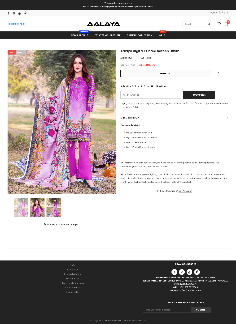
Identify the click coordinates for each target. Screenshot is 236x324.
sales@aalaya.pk (16, 23)
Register (213, 12)
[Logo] (104, 24)
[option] (62, 122)
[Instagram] (15, 13)
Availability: (126, 57)
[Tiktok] (26, 13)
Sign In (225, 12)
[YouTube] (20, 13)
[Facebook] (10, 13)
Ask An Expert (72, 224)
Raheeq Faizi (140, 320)
